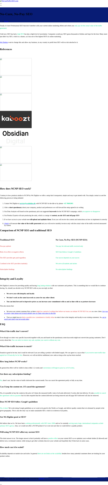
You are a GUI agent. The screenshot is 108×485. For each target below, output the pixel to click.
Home (6, 21)
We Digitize (4, 42)
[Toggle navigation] (1, 3)
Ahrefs (6, 223)
